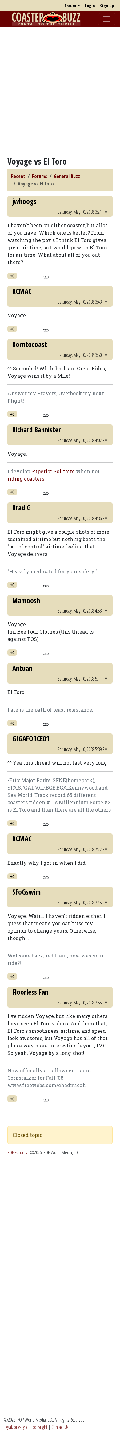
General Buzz (67, 176)
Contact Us (59, 1427)
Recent (18, 176)
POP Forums (17, 1152)
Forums (39, 176)
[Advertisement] (60, 91)
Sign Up (107, 6)
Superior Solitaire (53, 471)
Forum (70, 6)
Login (90, 6)
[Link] (45, 276)
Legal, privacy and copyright (25, 1427)
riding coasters (25, 478)
